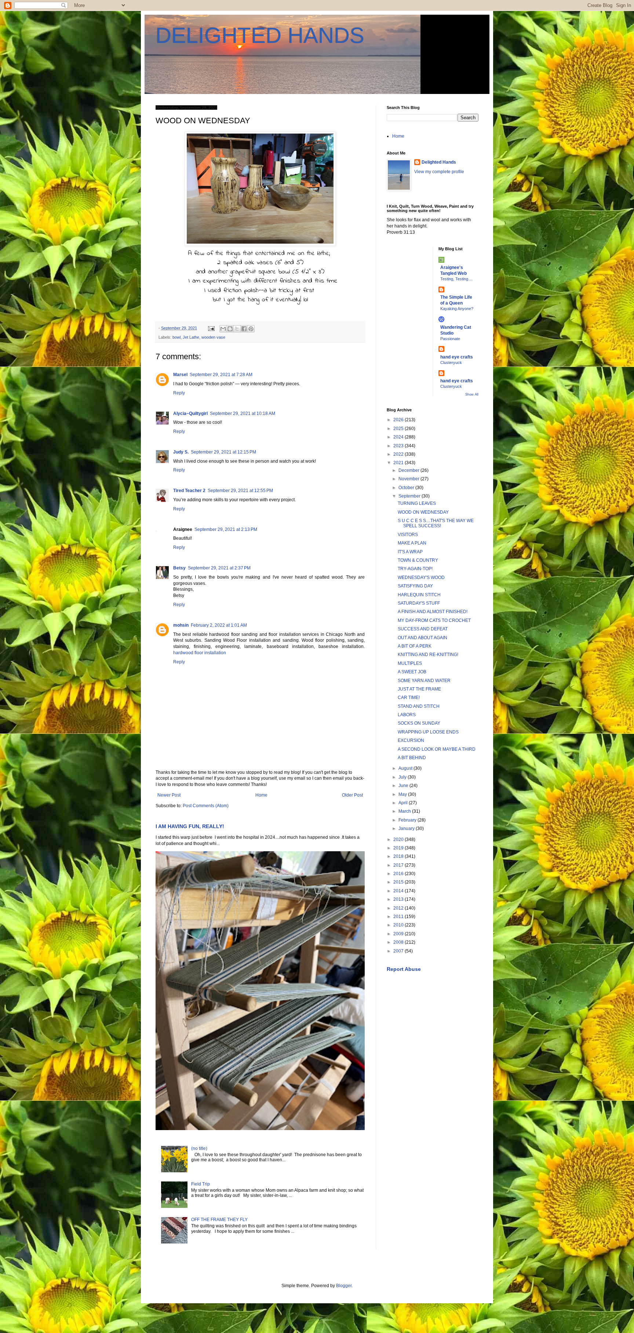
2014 (399, 890)
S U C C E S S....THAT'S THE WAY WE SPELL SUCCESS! (436, 523)
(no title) (199, 1148)
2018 (399, 856)
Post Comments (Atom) (206, 805)
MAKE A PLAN (412, 543)
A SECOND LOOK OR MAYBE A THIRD (437, 749)
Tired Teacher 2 (189, 490)
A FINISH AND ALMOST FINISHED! (432, 611)
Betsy (179, 568)
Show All (471, 394)
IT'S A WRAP (410, 551)
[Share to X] (237, 328)
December (409, 470)
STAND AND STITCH (419, 706)
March (405, 811)
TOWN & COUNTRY (418, 560)
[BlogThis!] (230, 328)
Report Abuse (404, 969)
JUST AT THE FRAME (419, 689)
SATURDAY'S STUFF (419, 603)
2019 (399, 848)
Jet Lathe (191, 337)
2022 (399, 454)
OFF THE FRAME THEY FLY (219, 1219)
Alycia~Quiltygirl (190, 413)
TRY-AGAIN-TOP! (415, 568)
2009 (399, 933)
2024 (399, 437)
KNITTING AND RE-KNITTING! (428, 654)
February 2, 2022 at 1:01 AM (219, 625)
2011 (399, 916)
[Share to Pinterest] (251, 328)
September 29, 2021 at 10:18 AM (242, 413)
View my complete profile (439, 171)
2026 (399, 419)
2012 (399, 908)
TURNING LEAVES (417, 503)
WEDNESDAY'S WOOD (421, 577)
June (403, 785)
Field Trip (200, 1184)
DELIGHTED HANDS (260, 35)
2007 (399, 951)
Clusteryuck (451, 362)
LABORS (407, 714)
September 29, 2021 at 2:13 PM (225, 529)
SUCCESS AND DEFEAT (423, 628)
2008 (399, 942)
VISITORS (408, 534)
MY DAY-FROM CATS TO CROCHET (434, 620)
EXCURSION (411, 740)
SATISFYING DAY (415, 586)
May (403, 794)
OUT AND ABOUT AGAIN (422, 637)
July (403, 777)
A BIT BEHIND (412, 757)
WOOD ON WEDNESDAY (423, 512)
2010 (399, 925)
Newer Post (169, 795)
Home (261, 795)
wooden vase (213, 337)
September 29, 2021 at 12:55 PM (240, 490)
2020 (399, 839)
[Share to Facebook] (244, 328)
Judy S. (181, 452)
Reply (179, 393)
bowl (176, 337)
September (410, 496)
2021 (399, 462)
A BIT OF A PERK (414, 646)
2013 (399, 899)
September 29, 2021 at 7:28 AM (221, 374)
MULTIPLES (410, 663)
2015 (399, 882)
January (407, 828)
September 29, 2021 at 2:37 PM (219, 568)
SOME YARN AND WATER (424, 680)
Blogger (343, 1285)
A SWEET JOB (412, 671)
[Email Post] (211, 328)
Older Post (352, 795)
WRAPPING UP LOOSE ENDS (428, 732)
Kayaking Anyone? (456, 308)
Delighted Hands (439, 162)
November (409, 478)
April (403, 802)
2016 (399, 873)
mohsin (181, 625)
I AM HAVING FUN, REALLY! (190, 826)
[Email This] (223, 328)
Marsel (180, 374)
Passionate (450, 338)
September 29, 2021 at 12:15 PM (223, 452)
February (408, 820)
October (406, 487)
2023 (399, 445)
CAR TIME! (409, 697)
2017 (399, 865)
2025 (399, 428)
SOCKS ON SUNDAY (419, 723)
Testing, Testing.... (456, 279)
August (405, 768)
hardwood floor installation (199, 652)
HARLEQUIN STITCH (419, 594)
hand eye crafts (456, 357)
